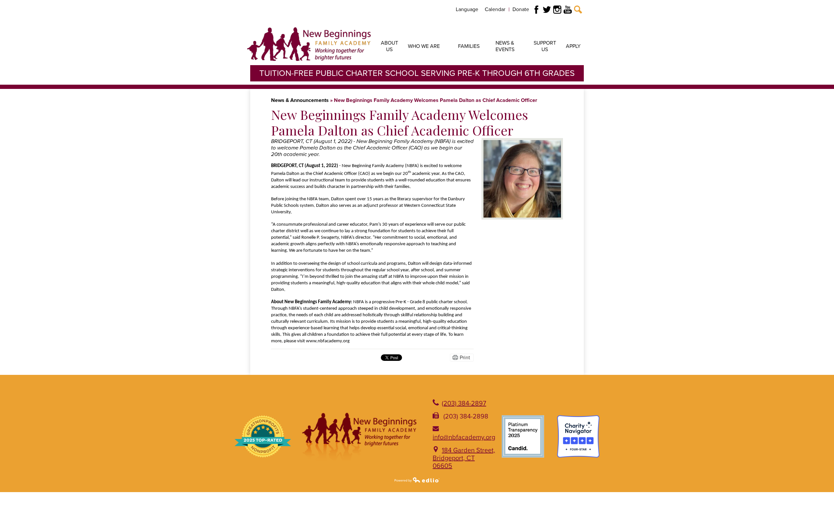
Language (467, 9)
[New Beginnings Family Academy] (309, 44)
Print (465, 357)
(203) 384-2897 (464, 403)
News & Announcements (300, 100)
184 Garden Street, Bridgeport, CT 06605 (464, 458)
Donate (520, 9)
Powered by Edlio (417, 479)
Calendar (495, 9)
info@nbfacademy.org (464, 437)
